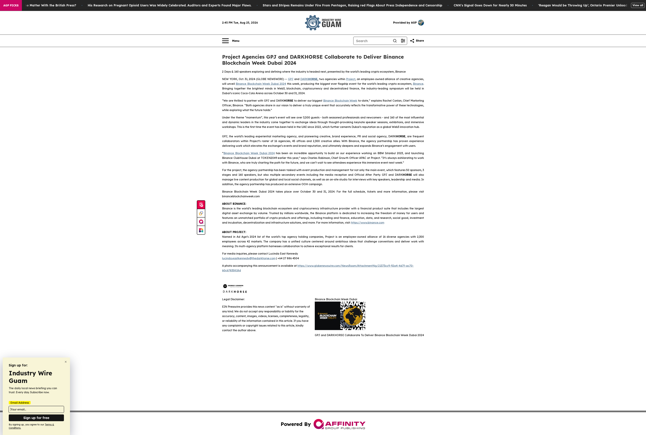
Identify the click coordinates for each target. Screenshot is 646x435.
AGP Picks (11, 5)
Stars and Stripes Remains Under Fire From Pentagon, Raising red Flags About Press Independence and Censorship (352, 5)
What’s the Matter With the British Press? (44, 5)
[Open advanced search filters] (403, 41)
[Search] (395, 41)
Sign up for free (36, 418)
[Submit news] (201, 205)
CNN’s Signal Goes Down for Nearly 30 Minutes (490, 5)
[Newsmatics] (201, 230)
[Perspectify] (201, 213)
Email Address (19, 402)
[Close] (65, 361)
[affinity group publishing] (201, 221)
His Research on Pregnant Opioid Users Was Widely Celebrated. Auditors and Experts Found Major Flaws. (169, 5)
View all (638, 5)
